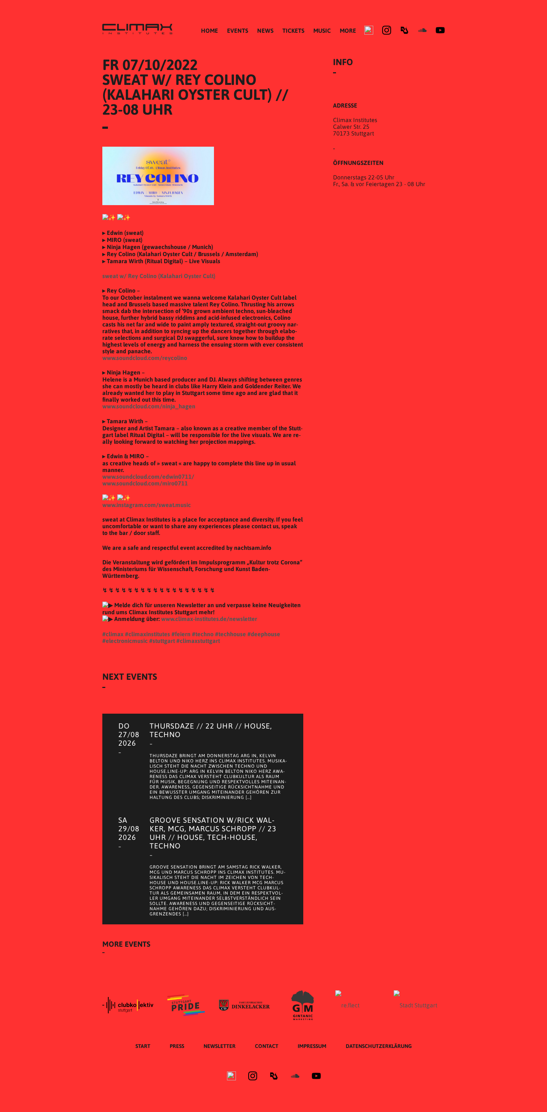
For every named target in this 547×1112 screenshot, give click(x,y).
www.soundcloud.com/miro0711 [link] (145, 483)
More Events (126, 944)
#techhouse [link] (230, 634)
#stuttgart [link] (162, 640)
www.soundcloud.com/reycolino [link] (144, 357)
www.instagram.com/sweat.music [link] (146, 504)
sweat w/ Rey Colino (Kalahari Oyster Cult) (158, 276)
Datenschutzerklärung (379, 1046)
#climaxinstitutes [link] (147, 634)
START (142, 1046)
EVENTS (237, 30)
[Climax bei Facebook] (369, 30)
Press (177, 1046)
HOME (209, 30)
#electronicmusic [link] (125, 640)
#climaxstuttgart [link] (198, 640)
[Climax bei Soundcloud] (422, 30)
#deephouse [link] (263, 634)
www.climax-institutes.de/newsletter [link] (209, 618)
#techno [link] (203, 634)
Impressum (312, 1046)
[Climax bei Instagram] (386, 30)
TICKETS (293, 30)
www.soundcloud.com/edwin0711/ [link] (148, 476)
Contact (266, 1046)
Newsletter (220, 1046)
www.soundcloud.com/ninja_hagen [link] (148, 406)
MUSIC (322, 30)
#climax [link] (113, 634)
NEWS (265, 30)
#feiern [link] (181, 634)
